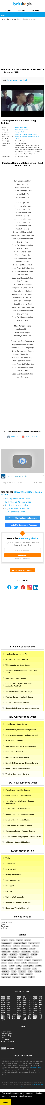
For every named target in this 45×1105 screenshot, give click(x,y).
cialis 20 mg (4, 985)
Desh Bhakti (26, 951)
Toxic (7, 858)
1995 (8, 1012)
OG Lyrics (17, 842)
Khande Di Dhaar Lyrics (21, 763)
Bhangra (5, 949)
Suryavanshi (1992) (21, 127)
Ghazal (29, 957)
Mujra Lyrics (17, 790)
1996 (14, 1012)
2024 (35, 1018)
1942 (24, 999)
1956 (14, 1003)
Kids (4, 963)
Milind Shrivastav (33, 134)
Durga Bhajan (7, 943)
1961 (40, 1003)
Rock (14, 971)
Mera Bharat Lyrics (16, 659)
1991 (29, 1010)
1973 (19, 1006)
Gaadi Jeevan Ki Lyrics (18, 796)
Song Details (22, 80)
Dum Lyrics (15, 678)
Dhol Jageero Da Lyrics (20, 746)
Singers (3, 924)
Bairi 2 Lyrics (17, 809)
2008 (35, 1014)
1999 (30, 1012)
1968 (35, 1004)
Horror (28, 960)
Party (19, 966)
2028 (24, 1020)
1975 (29, 1006)
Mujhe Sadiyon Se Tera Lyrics (18, 508)
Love (17, 963)
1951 (29, 1001)
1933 (19, 997)
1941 (19, 999)
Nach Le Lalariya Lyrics (22, 708)
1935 (30, 997)
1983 (30, 1008)
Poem (4, 968)
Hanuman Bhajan (20, 943)
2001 (40, 1012)
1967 (29, 1004)
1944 (35, 999)
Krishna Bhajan (34, 943)
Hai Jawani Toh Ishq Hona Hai (17, 908)
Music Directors (6, 922)
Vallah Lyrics (17, 774)
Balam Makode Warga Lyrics (23, 837)
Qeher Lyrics (17, 768)
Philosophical (29, 966)
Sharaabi (5, 974)
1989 (19, 1010)
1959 (30, 1003)
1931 (8, 997)
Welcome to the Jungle (14, 897)
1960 (35, 1003)
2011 (8, 1016)
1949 (19, 1001)
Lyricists (4, 928)
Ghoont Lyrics (19, 814)
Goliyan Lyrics (17, 757)
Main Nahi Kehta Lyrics (15, 512)
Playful (39, 966)
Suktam (32, 977)
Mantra (36, 946)
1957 (19, 1003)
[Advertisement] (22, 43)
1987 (8, 1010)
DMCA (3, 1037)
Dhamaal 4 (9, 886)
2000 (35, 1012)
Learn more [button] (27, 1096)
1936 (35, 997)
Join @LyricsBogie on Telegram (24, 518)
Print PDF (15, 436)
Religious (6, 971)
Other (12, 966)
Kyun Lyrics (14, 752)
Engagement (24, 954)
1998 (24, 1012)
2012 (13, 1016)
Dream (5, 954)
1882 (3, 997)
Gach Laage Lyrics (20, 831)
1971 (8, 1006)
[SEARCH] (42, 15)
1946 (3, 1001)
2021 (19, 1018)
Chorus (25, 130)
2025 (40, 1018)
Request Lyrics (6, 1034)
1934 (24, 997)
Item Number (38, 960)
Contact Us (5, 1039)
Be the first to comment (22, 570)
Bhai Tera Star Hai (12, 880)
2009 (40, 1014)
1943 (30, 999)
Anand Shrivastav (21, 134)
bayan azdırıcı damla (20, 985)
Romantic (22, 971)
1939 (8, 999)
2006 (24, 1014)
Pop (11, 968)
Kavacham (26, 946)
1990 (24, 1010)
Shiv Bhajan (6, 977)
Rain (35, 968)
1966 (24, 1004)
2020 (14, 1018)
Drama (36, 951)
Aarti (12, 940)
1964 (14, 1004)
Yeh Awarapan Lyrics (18, 691)
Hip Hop (20, 960)
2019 (8, 1018)
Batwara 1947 (10, 869)
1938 (3, 999)
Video (15, 80)
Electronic (14, 954)
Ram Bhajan (6, 946)
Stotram (16, 977)
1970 (3, 1006)
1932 (13, 997)
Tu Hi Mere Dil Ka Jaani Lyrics (18, 502)
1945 (40, 999)
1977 (40, 1006)
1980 (14, 1008)
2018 (3, 1018)
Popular (21, 11)
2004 (14, 1014)
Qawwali (27, 968)
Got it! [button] (5, 1102)
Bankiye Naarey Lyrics (21, 735)
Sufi (22, 974)
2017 (40, 1016)
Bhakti (5, 940)
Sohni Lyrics (16, 724)
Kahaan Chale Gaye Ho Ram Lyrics (19, 685)
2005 (19, 1014)
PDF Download (31, 436)
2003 (8, 1014)
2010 (3, 1016)
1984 (35, 1008)
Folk (4, 957)
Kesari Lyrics (17, 820)
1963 (8, 1004)
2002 (3, 1014)
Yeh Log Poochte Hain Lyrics (17, 499)
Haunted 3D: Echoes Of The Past (18, 902)
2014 (24, 1016)
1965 (19, 1004)
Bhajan (28, 940)
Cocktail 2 (9, 891)
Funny (21, 957)
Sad (30, 971)
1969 (40, 1004)
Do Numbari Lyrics (20, 730)
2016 (35, 1016)
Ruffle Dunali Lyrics (18, 825)
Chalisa (17, 946)
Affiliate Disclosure (7, 1041)
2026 (3, 1020)
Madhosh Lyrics (19, 697)
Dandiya (16, 951)
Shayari (14, 974)
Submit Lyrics (6, 1032)
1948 (14, 1001)
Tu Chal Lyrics (17, 703)
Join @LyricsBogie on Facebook (24, 525)
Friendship (13, 957)
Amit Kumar (19, 130)
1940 (14, 999)
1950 (24, 1001)
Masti (24, 963)
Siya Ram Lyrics (16, 654)
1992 (35, 1010)
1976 (35, 1006)
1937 (40, 997)
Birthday (14, 949)
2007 (30, 1014)
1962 (3, 1004)
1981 (19, 1008)
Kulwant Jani (19, 132)
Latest (8, 11)
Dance (17, 139)
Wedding (29, 974)
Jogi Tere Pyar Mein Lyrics (16, 505)
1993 (40, 1010)
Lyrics (9, 80)
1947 (8, 1001)
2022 (24, 1018)
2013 (19, 1016)
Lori (11, 963)
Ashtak (20, 940)
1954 (3, 1003)
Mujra (4, 966)
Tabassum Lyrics (17, 665)
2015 (29, 1016)
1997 (19, 1012)
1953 (40, 1001)
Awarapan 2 (10, 864)
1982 (24, 1008)
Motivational (34, 963)
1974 (24, 1006)
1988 (14, 1010)
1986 (3, 1010)
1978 (3, 1008)
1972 (13, 1006)
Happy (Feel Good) (8, 960)
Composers (5, 926)
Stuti (24, 977)
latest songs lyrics (28, 538)
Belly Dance (6, 951)
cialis (10, 985)
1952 (35, 1001)
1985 (40, 1008)
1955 (8, 1003)
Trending (36, 11)
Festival (34, 954)
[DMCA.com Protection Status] (7, 1049)
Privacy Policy (6, 1036)
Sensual (38, 971)
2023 (30, 1018)
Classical (24, 949)
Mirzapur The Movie (13, 875)
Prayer (18, 968)
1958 (24, 1003)
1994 (3, 1012)
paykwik (31, 985)
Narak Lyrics (14, 741)
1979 (8, 1008)
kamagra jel (39, 985)
